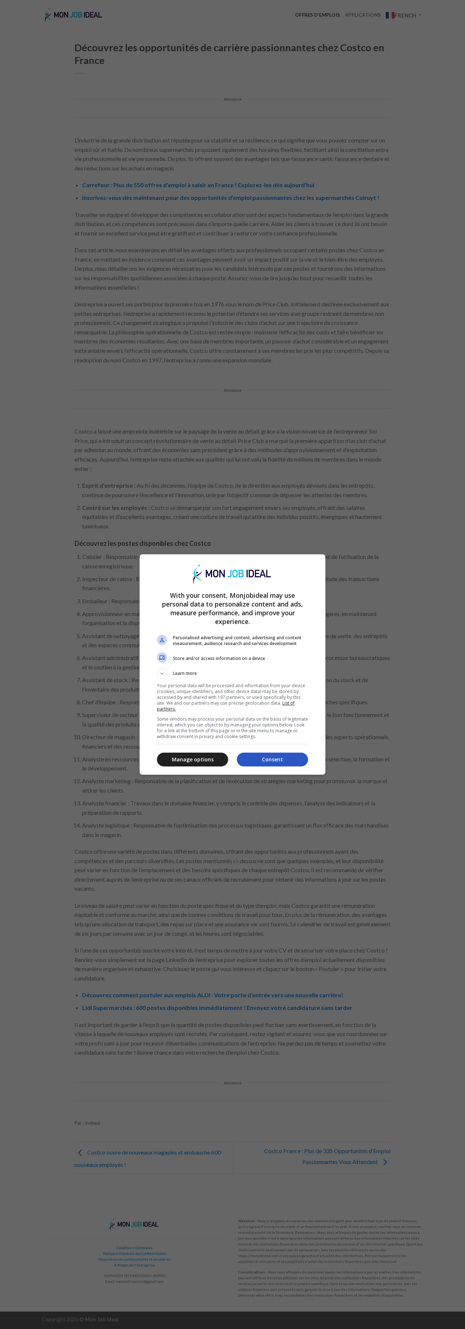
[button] (232, 673)
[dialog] (233, 664)
